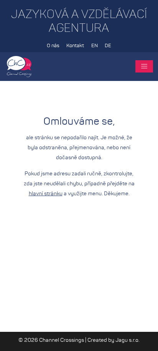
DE (108, 45)
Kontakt (75, 45)
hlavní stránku (46, 193)
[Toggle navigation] (144, 66)
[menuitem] (53, 46)
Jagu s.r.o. (127, 340)
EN (94, 45)
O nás (53, 45)
